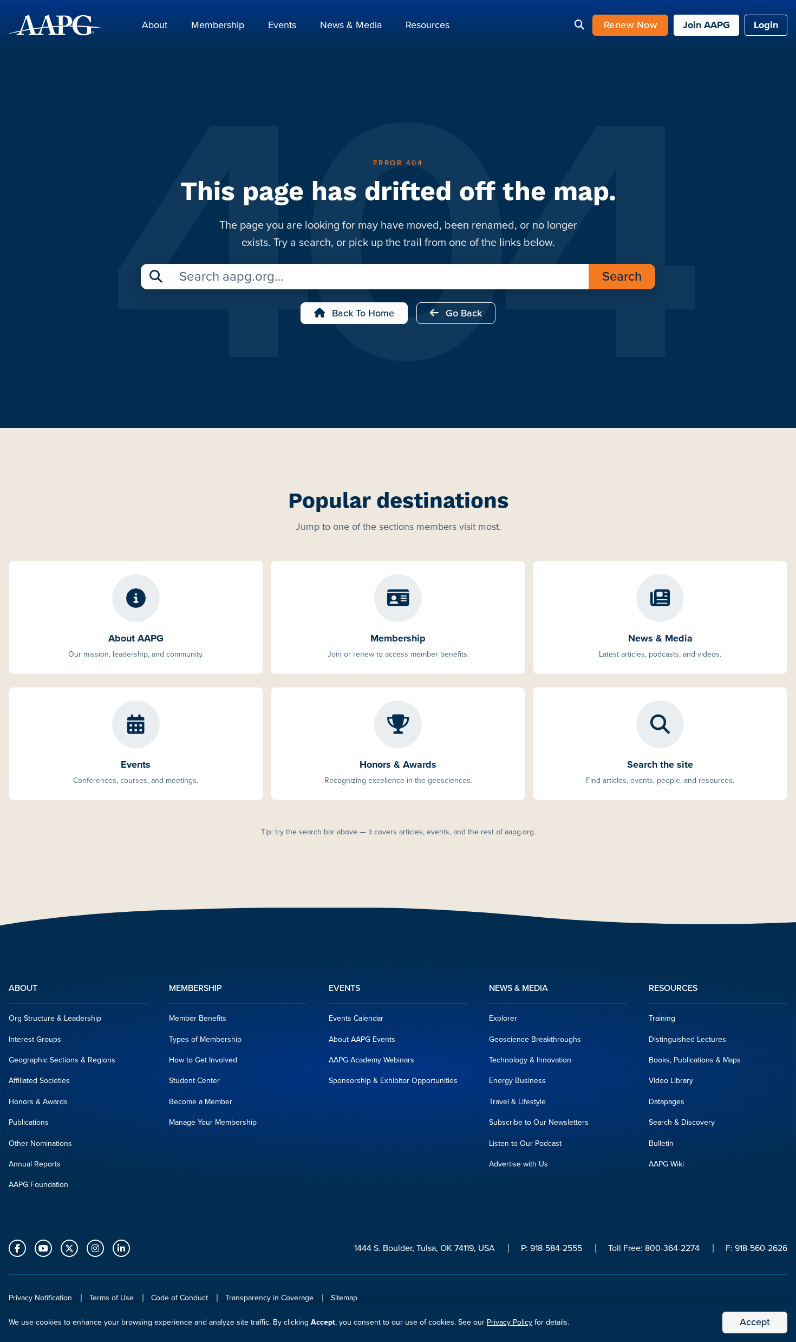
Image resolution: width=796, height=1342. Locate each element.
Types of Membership (205, 1039)
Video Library (671, 1080)
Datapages (666, 1101)
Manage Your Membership (213, 1122)
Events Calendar (356, 1018)
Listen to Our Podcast (525, 1143)
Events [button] (282, 25)
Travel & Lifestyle (517, 1101)
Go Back (462, 313)
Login (766, 25)
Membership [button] (217, 25)
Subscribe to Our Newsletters (539, 1122)
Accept (755, 1322)
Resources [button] (427, 25)
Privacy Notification (40, 1298)
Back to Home (361, 313)
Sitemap (344, 1298)
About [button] (154, 25)
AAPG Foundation (38, 1184)
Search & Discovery (682, 1122)
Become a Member (200, 1101)
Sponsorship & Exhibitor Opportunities (393, 1080)
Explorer (503, 1018)
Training (662, 1018)
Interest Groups (35, 1039)
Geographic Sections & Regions (62, 1060)
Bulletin (661, 1143)
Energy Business (517, 1080)
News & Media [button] (351, 25)
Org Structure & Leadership (55, 1018)
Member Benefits (197, 1018)
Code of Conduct (179, 1298)
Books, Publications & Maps (695, 1060)
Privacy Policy (509, 1322)
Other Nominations (40, 1143)
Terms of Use (111, 1298)
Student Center (194, 1080)
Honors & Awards (38, 1101)
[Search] (579, 25)
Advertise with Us (518, 1164)
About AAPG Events (362, 1039)
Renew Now (630, 25)
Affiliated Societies (39, 1080)
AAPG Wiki (666, 1164)
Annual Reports (35, 1164)
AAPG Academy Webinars (371, 1060)
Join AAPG (706, 25)
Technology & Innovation (530, 1060)
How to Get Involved (203, 1060)
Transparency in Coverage (269, 1298)
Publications (29, 1122)
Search (622, 276)
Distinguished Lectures (687, 1039)
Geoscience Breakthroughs (535, 1039)
